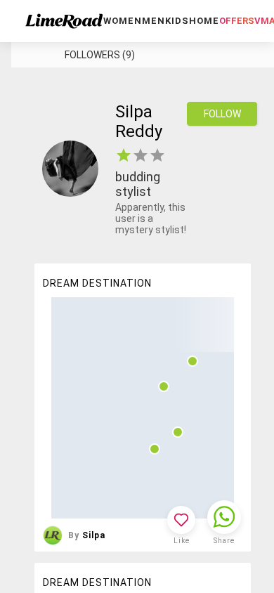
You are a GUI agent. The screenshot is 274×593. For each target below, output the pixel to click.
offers (236, 20)
